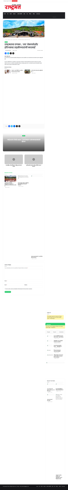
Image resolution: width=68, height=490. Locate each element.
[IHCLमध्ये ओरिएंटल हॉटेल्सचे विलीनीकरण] (59, 385)
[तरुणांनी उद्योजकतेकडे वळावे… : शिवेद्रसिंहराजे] (50, 347)
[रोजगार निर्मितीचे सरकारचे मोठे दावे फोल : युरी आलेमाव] (50, 337)
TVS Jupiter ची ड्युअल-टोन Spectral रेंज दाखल (51, 390)
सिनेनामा (30, 13)
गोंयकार (34, 13)
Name (6, 280)
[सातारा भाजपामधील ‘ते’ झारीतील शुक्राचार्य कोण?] (37, 215)
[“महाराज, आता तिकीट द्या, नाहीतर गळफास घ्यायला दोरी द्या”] (7, 72)
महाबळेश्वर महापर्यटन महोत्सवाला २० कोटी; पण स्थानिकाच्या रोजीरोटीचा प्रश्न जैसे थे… (10, 184)
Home (5, 13)
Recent (54, 332)
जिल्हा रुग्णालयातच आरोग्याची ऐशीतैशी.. (57, 351)
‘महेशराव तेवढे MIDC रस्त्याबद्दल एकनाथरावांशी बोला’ (23, 141)
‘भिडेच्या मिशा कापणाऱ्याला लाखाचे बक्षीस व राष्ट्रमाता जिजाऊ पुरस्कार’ (58, 356)
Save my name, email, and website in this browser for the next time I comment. (18, 288)
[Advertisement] (24, 99)
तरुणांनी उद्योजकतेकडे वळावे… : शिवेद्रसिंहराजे (58, 346)
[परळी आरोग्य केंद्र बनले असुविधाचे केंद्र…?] (27, 72)
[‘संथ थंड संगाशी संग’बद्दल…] (51, 396)
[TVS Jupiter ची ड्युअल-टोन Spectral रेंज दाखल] (51, 385)
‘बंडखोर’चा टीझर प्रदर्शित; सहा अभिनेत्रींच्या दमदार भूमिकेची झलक (59, 477)
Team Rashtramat (8, 50)
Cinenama (38, 13)
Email (6, 284)
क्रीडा (24, 13)
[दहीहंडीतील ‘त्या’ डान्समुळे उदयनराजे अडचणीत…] (50, 342)
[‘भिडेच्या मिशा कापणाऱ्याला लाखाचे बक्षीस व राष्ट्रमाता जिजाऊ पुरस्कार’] (50, 356)
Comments (61, 332)
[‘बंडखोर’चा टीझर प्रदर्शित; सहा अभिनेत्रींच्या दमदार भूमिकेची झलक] (59, 434)
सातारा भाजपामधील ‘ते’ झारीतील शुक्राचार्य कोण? (37, 257)
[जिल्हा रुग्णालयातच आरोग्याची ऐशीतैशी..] (50, 352)
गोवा (7, 13)
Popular (48, 332)
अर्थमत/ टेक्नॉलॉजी (19, 13)
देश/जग (11, 13)
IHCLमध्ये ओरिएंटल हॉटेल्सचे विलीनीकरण (59, 389)
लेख (27, 13)
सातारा (11, 39)
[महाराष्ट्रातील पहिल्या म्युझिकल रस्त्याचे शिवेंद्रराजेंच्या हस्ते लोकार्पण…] (24, 178)
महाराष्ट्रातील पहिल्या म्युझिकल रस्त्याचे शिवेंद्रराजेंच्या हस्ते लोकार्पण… (23, 184)
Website (25, 284)
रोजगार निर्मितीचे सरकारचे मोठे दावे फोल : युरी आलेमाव (58, 336)
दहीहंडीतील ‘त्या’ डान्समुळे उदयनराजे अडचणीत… (58, 341)
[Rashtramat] (13, 7)
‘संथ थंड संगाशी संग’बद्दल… (49, 400)
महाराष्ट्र (14, 13)
